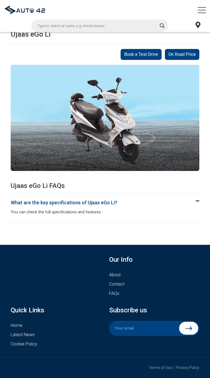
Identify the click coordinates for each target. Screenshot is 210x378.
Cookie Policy (24, 344)
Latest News (23, 334)
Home (16, 325)
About (115, 274)
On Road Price (182, 54)
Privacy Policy (187, 367)
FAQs (114, 293)
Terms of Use (160, 367)
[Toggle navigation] (202, 10)
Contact (116, 284)
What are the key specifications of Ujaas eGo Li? (64, 202)
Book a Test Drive (141, 54)
